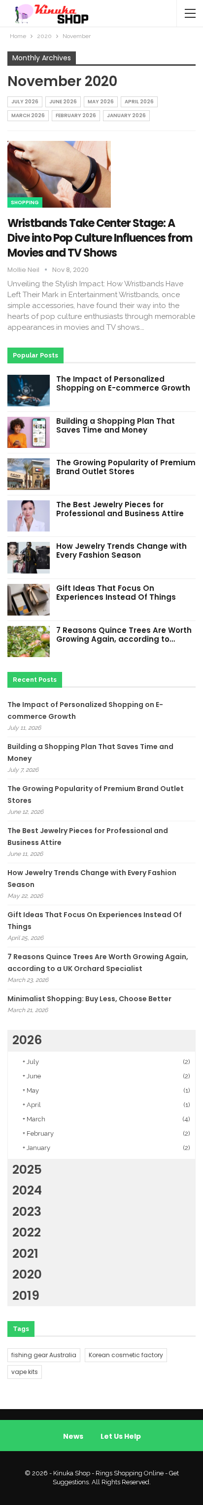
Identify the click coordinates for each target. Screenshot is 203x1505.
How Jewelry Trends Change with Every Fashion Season (121, 550)
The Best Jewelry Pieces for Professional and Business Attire (120, 509)
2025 (27, 1169)
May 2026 (101, 101)
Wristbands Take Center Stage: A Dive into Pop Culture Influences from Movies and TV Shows (99, 238)
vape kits (24, 1372)
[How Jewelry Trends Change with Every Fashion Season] (28, 558)
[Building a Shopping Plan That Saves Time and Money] (28, 432)
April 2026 (139, 101)
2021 (25, 1253)
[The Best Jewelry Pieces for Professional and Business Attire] (28, 516)
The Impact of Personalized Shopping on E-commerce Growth (123, 383)
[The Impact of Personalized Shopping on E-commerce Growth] (28, 390)
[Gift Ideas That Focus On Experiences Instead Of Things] (28, 600)
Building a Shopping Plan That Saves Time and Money (115, 425)
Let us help (121, 1436)
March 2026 (28, 115)
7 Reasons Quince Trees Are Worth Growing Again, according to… (124, 634)
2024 (27, 1190)
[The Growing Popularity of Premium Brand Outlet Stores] (28, 474)
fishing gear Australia (43, 1355)
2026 (27, 1040)
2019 (25, 1295)
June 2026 (63, 101)
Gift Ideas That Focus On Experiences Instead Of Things (116, 592)
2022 (26, 1232)
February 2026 (76, 115)
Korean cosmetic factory (126, 1355)
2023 (26, 1211)
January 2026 (126, 115)
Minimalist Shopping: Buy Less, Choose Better (89, 999)
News (73, 1436)
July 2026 (24, 101)
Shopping (25, 202)
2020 (27, 1274)
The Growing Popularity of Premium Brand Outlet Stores (126, 467)
